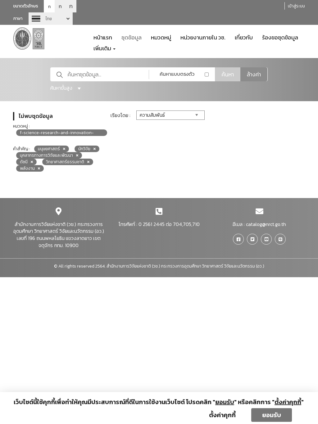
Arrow (51, 18)
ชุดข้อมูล (131, 37)
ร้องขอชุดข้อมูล (280, 37)
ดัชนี (24, 162)
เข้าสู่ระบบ (296, 6)
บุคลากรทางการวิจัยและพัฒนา (46, 155)
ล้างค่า (254, 74)
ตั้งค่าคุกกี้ (222, 415)
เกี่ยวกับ (244, 37)
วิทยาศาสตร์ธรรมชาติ (65, 162)
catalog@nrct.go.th (266, 224)
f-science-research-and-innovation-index (57, 132)
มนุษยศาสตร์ (49, 149)
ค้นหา (227, 74)
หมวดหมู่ (161, 37)
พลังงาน (27, 168)
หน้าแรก (102, 37)
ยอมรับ (271, 415)
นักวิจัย (84, 149)
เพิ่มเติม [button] (102, 48)
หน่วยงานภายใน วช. (202, 37)
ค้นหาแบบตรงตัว (177, 74)
